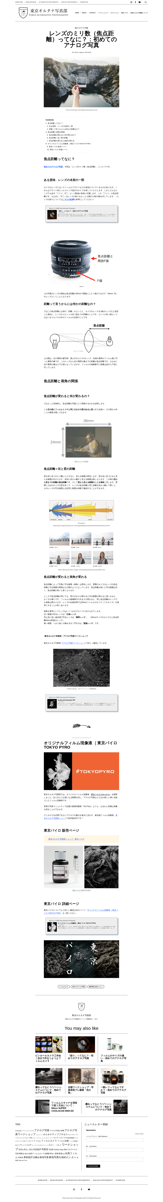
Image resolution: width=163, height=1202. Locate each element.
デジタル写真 (22, 1141)
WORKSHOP (19, 2)
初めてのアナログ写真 (81, 28)
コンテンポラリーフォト (47, 1138)
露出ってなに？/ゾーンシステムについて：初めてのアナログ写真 (48, 1090)
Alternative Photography (49, 2)
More (96, 1019)
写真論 (61, 1149)
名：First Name (91, 1156)
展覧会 (21, 1154)
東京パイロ (124, 13)
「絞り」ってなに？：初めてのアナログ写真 (80, 1057)
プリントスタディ (26, 1145)
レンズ (46, 1145)
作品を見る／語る (25, 1149)
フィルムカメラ (63, 986)
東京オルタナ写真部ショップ (139, 13)
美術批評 (28, 1157)
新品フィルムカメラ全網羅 (39, 1154)
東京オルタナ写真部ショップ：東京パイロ (66, 839)
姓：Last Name (91, 1146)
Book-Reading (31, 2)
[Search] (146, 2)
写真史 (45, 1149)
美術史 (20, 1157)
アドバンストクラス (28, 1130)
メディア (36, 1145)
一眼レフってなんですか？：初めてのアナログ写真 (113, 1090)
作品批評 (37, 1149)
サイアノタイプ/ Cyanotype (63, 1138)
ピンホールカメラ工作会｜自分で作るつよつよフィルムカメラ (48, 1058)
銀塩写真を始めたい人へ (96, 986)
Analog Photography (69, 2)
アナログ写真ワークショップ (73, 643)
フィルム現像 (63, 1141)
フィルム (37, 1141)
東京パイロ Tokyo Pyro (100, 794)
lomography (18, 1130)
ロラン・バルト (55, 1145)
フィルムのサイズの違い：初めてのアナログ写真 (113, 1058)
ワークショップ (103, 13)
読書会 (36, 1157)
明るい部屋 (54, 1154)
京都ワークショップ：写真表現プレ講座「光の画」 (80, 1090)
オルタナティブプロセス (55, 1134)
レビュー (42, 1145)
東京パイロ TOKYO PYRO (81, 890)
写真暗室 (56, 1149)
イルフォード (39, 1134)
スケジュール (114, 13)
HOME (77, 13)
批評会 (27, 1153)
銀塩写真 (44, 1157)
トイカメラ (29, 1141)
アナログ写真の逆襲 (57, 1130)
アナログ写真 (41, 1130)
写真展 (51, 1149)
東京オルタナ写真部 (81, 1015)
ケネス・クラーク (36, 1138)
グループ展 (28, 1138)
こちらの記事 (68, 199)
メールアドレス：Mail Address (97, 1136)
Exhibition (84, 2)
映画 (60, 1154)
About (84, 13)
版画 (64, 1153)
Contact (92, 13)
